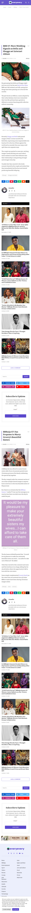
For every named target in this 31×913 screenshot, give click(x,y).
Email (15, 409)
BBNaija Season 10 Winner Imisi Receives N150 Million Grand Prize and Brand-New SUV (15, 357)
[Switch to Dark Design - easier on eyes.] (28, 2)
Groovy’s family (23, 575)
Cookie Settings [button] (6, 909)
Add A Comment (15, 367)
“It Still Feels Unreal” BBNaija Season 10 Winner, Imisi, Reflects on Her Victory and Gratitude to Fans (14, 280)
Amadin (4, 58)
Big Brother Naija (22, 85)
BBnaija (4, 175)
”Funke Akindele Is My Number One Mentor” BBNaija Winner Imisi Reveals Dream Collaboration (14, 307)
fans (9, 586)
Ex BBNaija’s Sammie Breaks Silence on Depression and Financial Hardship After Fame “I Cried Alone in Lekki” (15, 254)
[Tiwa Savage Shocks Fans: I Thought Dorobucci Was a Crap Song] (15, 321)
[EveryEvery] (15, 2)
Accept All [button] (15, 909)
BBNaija (27, 58)
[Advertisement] (15, 26)
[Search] (26, 2)
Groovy (14, 586)
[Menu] (3, 2)
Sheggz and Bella (12, 136)
